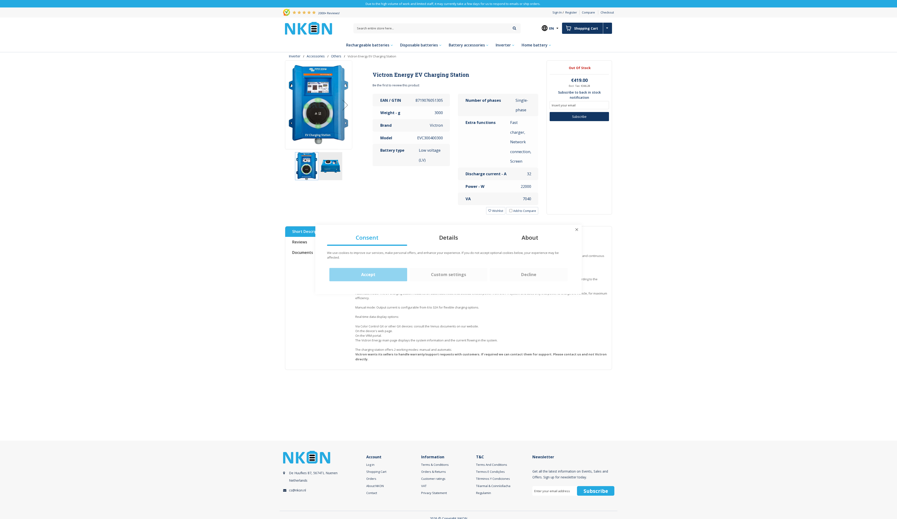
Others (336, 56)
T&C (480, 457)
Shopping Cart (376, 472)
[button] (345, 104)
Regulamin (483, 493)
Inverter (294, 56)
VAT (424, 486)
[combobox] (437, 28)
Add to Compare (524, 211)
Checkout (607, 12)
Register (571, 12)
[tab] (455, 74)
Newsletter (543, 457)
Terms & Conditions (435, 465)
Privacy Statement (434, 493)
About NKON (375, 486)
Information (432, 457)
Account (373, 457)
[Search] (514, 28)
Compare (588, 12)
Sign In (557, 12)
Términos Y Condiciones (493, 479)
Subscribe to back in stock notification (579, 95)
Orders (371, 479)
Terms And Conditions (491, 465)
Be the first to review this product (396, 85)
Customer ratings (433, 479)
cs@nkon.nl (297, 490)
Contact (371, 493)
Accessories (316, 56)
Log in (370, 465)
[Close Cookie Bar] (576, 229)
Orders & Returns (433, 472)
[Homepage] (308, 28)
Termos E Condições (490, 472)
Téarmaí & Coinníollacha (493, 486)
